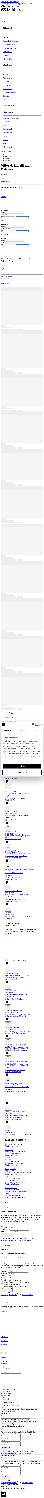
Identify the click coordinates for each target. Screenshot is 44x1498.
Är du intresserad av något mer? (11, 1280)
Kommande (9, 717)
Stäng (22, 1488)
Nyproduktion (23, 4)
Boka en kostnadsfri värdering (11, 1409)
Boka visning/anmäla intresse (11, 1419)
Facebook (4, 1361)
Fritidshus (13, 259)
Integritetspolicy (6, 1395)
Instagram (4, 1363)
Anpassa (21, 772)
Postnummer (5, 1231)
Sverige (7, 158)
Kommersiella (13, 4)
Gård (37, 259)
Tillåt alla (22, 766)
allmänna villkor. (27, 1240)
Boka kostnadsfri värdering (10, 2)
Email (3, 1276)
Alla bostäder (5, 1391)
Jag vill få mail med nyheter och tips (15, 1286)
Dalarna (7, 160)
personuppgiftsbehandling (9, 1240)
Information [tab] (22, 730)
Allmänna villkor (6, 1393)
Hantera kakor (5, 1399)
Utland (30, 4)
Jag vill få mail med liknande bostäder (16, 1282)
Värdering (4, 4)
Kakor (3, 1397)
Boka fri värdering (8, 1402)
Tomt (30, 259)
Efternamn (4, 1227)
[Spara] (8, 786)
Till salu (9, 713)
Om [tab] (36, 730)
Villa (5, 259)
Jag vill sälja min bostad (29, 1409)
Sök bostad (25, 1419)
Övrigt (11, 261)
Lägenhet (22, 259)
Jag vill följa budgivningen (12, 1284)
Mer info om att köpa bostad (27, 1422)
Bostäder (8, 156)
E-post (3, 1229)
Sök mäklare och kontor (9, 1422)
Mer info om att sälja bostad (10, 1424)
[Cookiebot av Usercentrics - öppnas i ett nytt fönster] (32, 724)
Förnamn (4, 1225)
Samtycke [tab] (8, 730)
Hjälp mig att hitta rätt (8, 1411)
